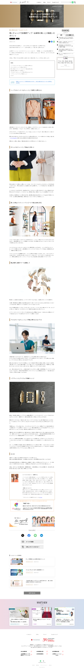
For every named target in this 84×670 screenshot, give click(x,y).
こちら (41, 497)
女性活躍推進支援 (55, 651)
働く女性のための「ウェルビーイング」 (18, 30)
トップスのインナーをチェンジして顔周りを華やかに (22, 65)
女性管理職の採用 (39, 651)
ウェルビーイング (54, 634)
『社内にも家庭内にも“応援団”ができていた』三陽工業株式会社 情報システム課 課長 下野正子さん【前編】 (66, 50)
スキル (37, 634)
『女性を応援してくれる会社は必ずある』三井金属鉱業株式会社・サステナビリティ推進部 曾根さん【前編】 (66, 45)
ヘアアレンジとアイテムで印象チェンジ (19, 74)
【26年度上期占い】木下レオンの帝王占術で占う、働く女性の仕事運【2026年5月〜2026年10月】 (66, 38)
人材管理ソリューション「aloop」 (57, 654)
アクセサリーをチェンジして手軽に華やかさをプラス (22, 72)
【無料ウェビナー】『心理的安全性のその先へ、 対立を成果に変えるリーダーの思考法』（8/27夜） (34, 82)
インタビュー (29, 634)
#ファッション (12, 38)
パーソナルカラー (13, 138)
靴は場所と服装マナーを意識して (17, 70)
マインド (44, 634)
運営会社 (37, 665)
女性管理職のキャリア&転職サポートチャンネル (25, 654)
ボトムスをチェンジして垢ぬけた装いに (19, 67)
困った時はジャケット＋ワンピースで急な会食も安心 (22, 69)
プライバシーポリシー (44, 665)
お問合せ (50, 665)
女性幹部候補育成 (39, 654)
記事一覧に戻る (32, 593)
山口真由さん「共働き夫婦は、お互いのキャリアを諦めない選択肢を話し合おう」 (66, 42)
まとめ (12, 75)
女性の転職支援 (24, 651)
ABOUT (33, 665)
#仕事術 (17, 38)
